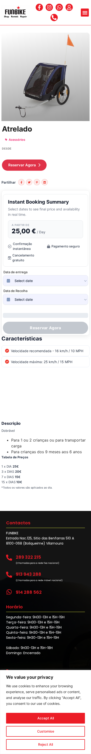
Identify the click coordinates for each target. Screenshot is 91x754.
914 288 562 (29, 592)
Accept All (45, 718)
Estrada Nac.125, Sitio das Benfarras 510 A (40, 538)
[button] (85, 13)
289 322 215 (28, 557)
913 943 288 (28, 574)
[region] (45, 712)
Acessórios (17, 139)
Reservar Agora (22, 165)
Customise (45, 731)
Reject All (45, 744)
